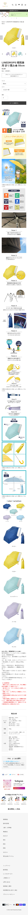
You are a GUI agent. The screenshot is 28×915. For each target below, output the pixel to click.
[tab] (11, 18)
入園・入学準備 (7, 827)
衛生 (4, 839)
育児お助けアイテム (8, 856)
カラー (3, 86)
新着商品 (5, 819)
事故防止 (5, 831)
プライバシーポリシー (9, 894)
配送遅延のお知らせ (14, 10)
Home (3, 21)
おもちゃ (5, 852)
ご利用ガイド (6, 878)
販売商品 (5, 869)
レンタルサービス (7, 873)
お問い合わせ (6, 882)
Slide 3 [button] (16, 18)
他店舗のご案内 (7, 886)
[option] (8, 54)
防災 (4, 844)
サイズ (3, 80)
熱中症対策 (6, 823)
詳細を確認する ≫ (14, 76)
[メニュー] (25, 4)
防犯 (4, 848)
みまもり (5, 835)
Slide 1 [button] (11, 18)
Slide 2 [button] (14, 18)
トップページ (6, 865)
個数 (3, 94)
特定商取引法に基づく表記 (10, 890)
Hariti (11, 909)
